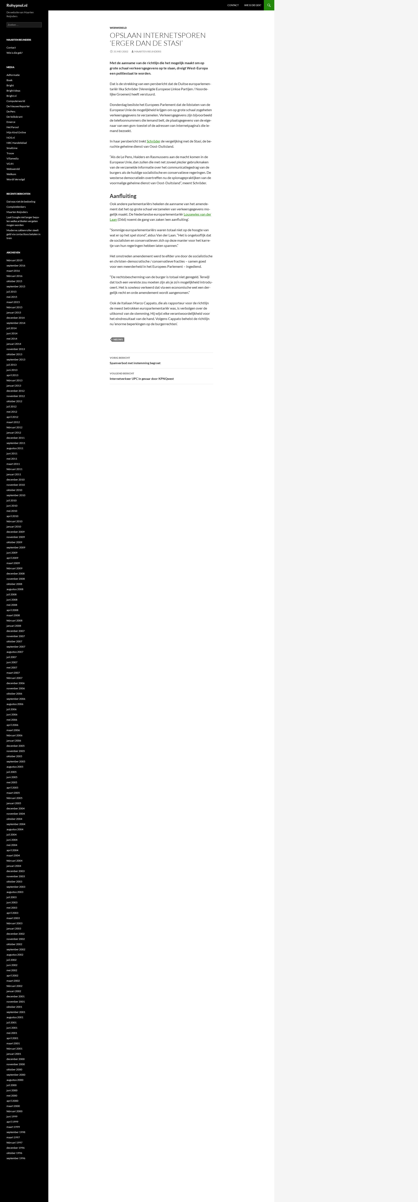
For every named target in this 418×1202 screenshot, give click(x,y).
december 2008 (16, 573)
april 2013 (12, 375)
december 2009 (16, 531)
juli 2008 (12, 594)
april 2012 (12, 417)
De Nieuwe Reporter (18, 106)
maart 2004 (13, 855)
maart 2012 (13, 422)
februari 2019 (14, 260)
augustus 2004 (15, 829)
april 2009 (12, 557)
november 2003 (16, 876)
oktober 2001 (14, 1006)
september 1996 (16, 1158)
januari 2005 (14, 803)
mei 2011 (12, 458)
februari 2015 (14, 307)
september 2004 (16, 824)
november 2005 (16, 751)
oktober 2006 (14, 693)
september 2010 (16, 495)
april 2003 (12, 912)
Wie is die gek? (252, 5)
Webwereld (118, 27)
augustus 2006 (15, 704)
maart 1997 (13, 1137)
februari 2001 (14, 1048)
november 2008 (16, 578)
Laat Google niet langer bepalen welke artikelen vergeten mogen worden (23, 221)
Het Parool (13, 127)
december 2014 (16, 317)
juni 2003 (12, 902)
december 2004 (16, 808)
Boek (9, 80)
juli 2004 (12, 834)
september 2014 (16, 323)
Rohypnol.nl (17, 5)
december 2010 (16, 479)
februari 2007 (14, 678)
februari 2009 (14, 568)
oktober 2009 (14, 542)
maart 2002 (13, 980)
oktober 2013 (14, 354)
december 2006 (16, 683)
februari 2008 (14, 620)
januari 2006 (14, 740)
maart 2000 (13, 1106)
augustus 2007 (15, 651)
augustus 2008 (15, 589)
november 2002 (16, 939)
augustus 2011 (15, 448)
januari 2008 (14, 625)
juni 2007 (12, 662)
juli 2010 (12, 500)
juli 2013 (12, 364)
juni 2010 (12, 505)
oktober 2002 (14, 944)
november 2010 (16, 484)
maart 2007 (13, 672)
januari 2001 (14, 1053)
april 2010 (12, 516)
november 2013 (16, 349)
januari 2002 (14, 991)
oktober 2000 (14, 1069)
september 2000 (16, 1074)
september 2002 (16, 949)
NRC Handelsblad (17, 142)
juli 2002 (12, 959)
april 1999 (12, 1121)
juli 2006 (12, 709)
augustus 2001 (15, 1017)
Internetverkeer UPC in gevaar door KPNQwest (142, 376)
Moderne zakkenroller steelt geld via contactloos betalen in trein (23, 234)
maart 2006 (13, 730)
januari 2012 (14, 432)
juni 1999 (12, 1116)
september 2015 (16, 286)
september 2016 (16, 265)
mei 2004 (12, 845)
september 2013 (16, 359)
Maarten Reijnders (147, 51)
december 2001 (16, 996)
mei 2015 (12, 296)
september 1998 (16, 1132)
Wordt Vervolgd (16, 179)
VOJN (10, 163)
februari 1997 (14, 1142)
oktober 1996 (14, 1153)
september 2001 (16, 1012)
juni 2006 (12, 714)
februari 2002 (14, 986)
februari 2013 (14, 380)
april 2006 (12, 725)
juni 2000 (12, 1090)
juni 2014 (12, 333)
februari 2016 (14, 276)
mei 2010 (12, 510)
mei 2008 (12, 604)
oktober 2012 (14, 401)
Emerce (11, 122)
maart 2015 (13, 302)
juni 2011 (12, 453)
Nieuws (118, 339)
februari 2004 (14, 860)
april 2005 (12, 787)
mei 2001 (12, 1033)
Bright (10, 85)
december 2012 (16, 390)
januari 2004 (14, 865)
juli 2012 (12, 406)
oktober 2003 (14, 881)
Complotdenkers (16, 206)
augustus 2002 (15, 954)
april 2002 (12, 975)
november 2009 (16, 537)
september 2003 (16, 886)
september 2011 (16, 443)
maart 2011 (13, 463)
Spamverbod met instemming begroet (135, 360)
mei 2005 (12, 782)
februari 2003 (14, 923)
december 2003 (16, 871)
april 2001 (12, 1038)
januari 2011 (14, 474)
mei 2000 (12, 1095)
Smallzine (12, 148)
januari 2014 (14, 343)
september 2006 (16, 698)
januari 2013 (14, 385)
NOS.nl (11, 137)
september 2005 (16, 761)
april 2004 (12, 850)
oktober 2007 (14, 641)
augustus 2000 (15, 1079)
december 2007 (16, 631)
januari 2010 (14, 526)
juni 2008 (12, 599)
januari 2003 (14, 928)
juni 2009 (12, 552)
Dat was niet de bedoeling (21, 201)
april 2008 (12, 610)
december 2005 (16, 745)
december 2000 (16, 1059)
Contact (233, 5)
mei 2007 (12, 667)
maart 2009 (13, 563)
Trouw (10, 153)
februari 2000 (14, 1111)
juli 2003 (12, 897)
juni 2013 (12, 370)
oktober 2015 (14, 281)
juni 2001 (12, 1027)
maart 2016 (13, 270)
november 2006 (16, 688)
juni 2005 (12, 777)
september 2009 (16, 547)
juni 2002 (12, 965)
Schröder (153, 141)
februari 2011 (14, 469)
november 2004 (16, 813)
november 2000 (16, 1064)
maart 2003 (13, 918)
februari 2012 (14, 427)
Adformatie (13, 75)
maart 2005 (13, 792)
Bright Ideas (13, 90)
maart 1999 (13, 1126)
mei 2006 (12, 719)
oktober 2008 (14, 584)
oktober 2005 (14, 756)
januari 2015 (14, 312)
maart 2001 (13, 1043)
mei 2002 (12, 970)
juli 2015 (12, 291)
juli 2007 (12, 657)
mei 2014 (12, 338)
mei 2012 (12, 411)
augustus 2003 (15, 892)
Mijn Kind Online (16, 132)
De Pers (11, 111)
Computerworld (16, 101)
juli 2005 (12, 771)
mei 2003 (12, 907)
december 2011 (16, 437)
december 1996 (16, 1147)
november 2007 (16, 636)
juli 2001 (12, 1022)
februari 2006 (14, 735)
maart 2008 (13, 615)
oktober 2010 (14, 490)
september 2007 (16, 646)
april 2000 (12, 1100)
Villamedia (13, 158)
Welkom (11, 174)
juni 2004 (12, 839)
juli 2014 (12, 328)
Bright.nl (12, 95)
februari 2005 (14, 798)
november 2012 (16, 396)
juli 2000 (12, 1085)
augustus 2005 (15, 766)
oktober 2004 (14, 818)
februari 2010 (14, 521)
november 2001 (16, 1001)
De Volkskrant (14, 116)
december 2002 (16, 933)
